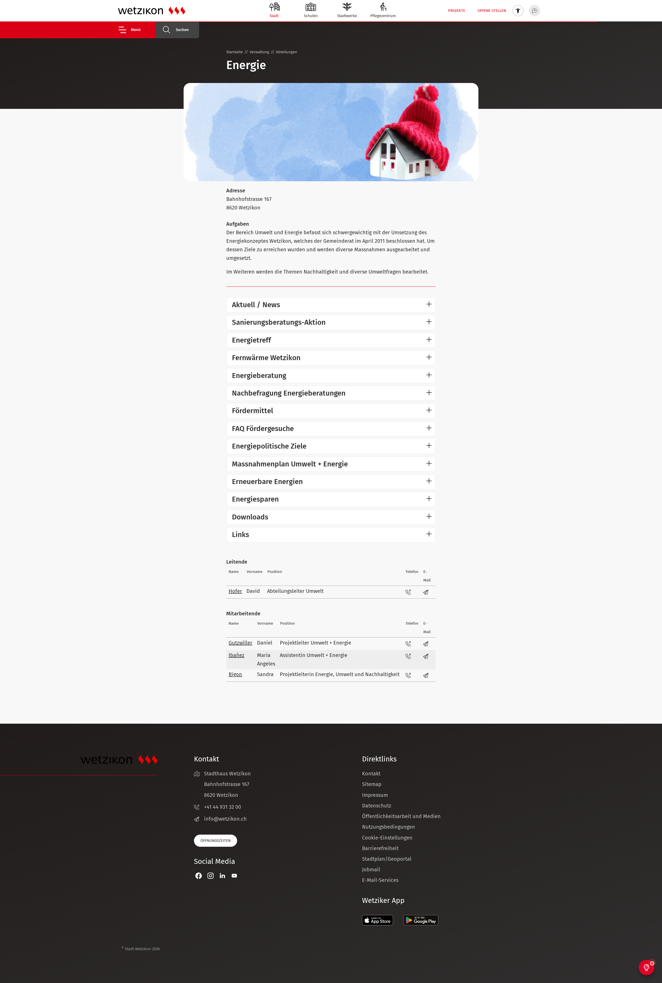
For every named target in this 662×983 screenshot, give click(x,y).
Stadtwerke (347, 15)
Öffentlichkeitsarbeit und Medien (401, 816)
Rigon (235, 674)
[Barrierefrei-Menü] (518, 10)
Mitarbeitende (243, 613)
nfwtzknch (226, 819)
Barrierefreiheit (380, 848)
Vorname (254, 571)
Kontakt (371, 773)
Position (274, 571)
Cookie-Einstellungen (387, 838)
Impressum (375, 795)
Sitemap (371, 784)
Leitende (236, 562)
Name (234, 571)
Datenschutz (376, 806)
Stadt (274, 15)
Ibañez (236, 655)
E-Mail (427, 576)
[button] (136, 29)
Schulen (311, 15)
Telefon (411, 571)
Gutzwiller (240, 643)
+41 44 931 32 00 (222, 807)
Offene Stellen (492, 10)
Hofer (235, 591)
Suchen (182, 29)
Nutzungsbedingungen (388, 827)
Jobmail (371, 869)
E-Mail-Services (380, 880)
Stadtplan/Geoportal (386, 859)
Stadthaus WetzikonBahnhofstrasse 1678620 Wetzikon (227, 784)
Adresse (235, 190)
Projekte (456, 10)
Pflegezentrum (383, 15)
